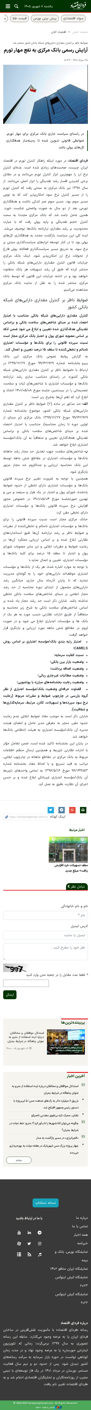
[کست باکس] (39, 1255)
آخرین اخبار (76, 1076)
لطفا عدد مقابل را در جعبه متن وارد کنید (57, 975)
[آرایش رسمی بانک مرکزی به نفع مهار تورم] (45, 94)
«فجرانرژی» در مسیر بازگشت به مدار (57, 1138)
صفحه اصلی (80, 32)
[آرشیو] (19, 1255)
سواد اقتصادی (73, 18)
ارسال (10, 994)
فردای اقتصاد (45, 6)
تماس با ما (80, 1226)
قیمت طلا (19, 18)
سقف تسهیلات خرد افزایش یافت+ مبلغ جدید (71, 868)
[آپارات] (19, 1244)
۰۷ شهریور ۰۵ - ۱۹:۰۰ (17, 1048)
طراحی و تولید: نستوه (45, 1407)
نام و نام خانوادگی (74, 906)
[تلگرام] (39, 1233)
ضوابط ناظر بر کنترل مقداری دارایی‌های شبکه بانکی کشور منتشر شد (50, 43)
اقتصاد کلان (58, 32)
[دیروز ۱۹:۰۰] (66, 1042)
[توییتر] (29, 1244)
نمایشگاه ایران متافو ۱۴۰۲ (69, 1268)
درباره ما (82, 1218)
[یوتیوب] (19, 1233)
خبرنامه (82, 1243)
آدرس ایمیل (79, 926)
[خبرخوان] (29, 1255)
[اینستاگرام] (39, 1244)
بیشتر (19, 1160)
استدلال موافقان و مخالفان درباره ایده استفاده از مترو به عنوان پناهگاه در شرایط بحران (25, 1037)
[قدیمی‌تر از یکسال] (68, 850)
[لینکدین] (29, 1233)
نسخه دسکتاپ (45, 1202)
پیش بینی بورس (45, 18)
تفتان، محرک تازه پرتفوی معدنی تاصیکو (55, 1115)
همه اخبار (81, 1234)
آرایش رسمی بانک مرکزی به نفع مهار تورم (46, 50)
